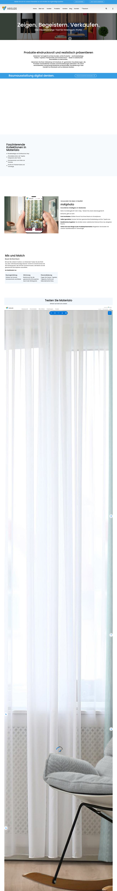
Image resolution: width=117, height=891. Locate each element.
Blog (70, 8)
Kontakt (76, 8)
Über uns (41, 8)
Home (35, 8)
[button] (113, 8)
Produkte (57, 8)
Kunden (49, 8)
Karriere (65, 8)
